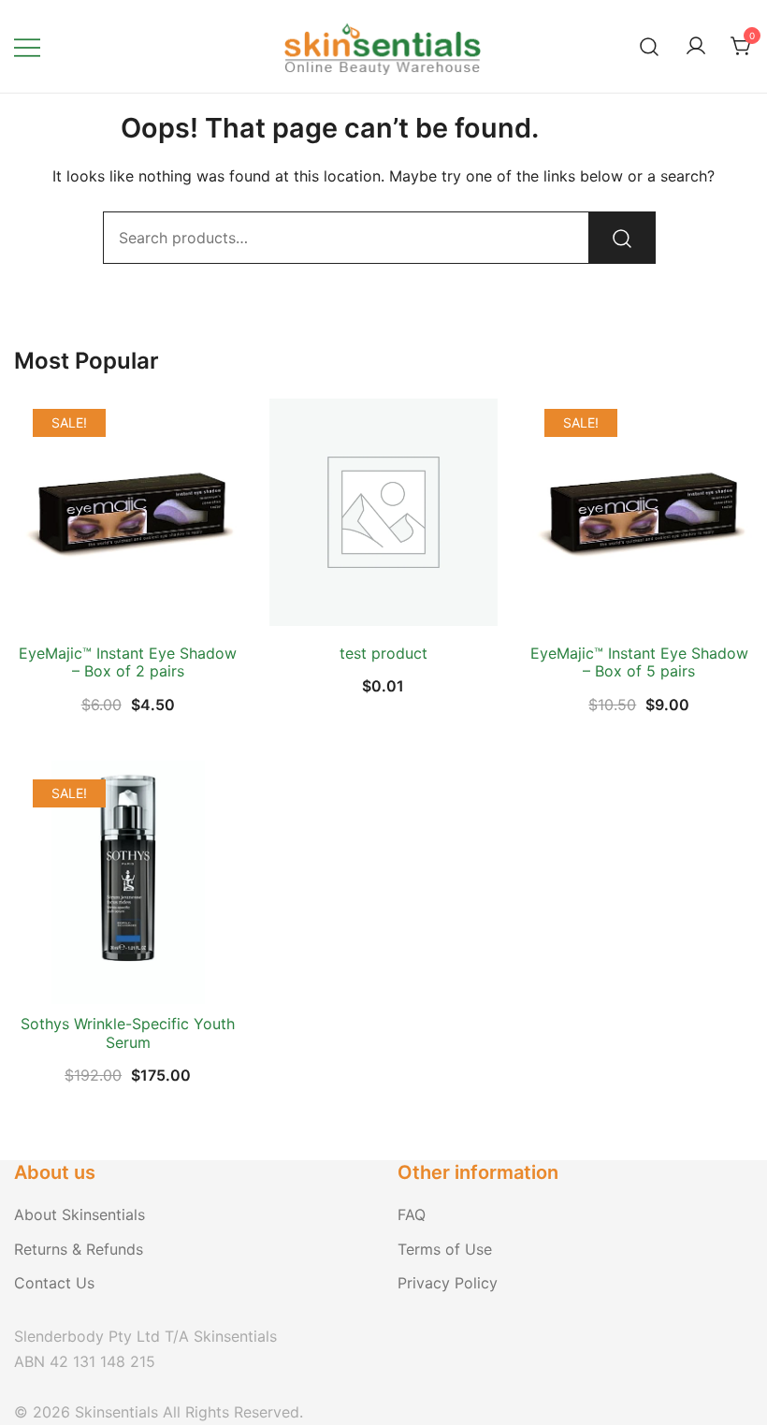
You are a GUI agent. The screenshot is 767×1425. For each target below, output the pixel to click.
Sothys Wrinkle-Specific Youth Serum (128, 1032)
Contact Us (54, 1282)
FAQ (412, 1214)
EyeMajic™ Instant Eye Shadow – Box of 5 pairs (639, 662)
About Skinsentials (79, 1214)
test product (383, 653)
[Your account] (696, 47)
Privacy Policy (448, 1282)
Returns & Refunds (78, 1249)
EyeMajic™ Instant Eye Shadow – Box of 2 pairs (128, 662)
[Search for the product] (622, 237)
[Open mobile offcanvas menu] (27, 46)
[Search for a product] (649, 46)
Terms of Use (445, 1249)
